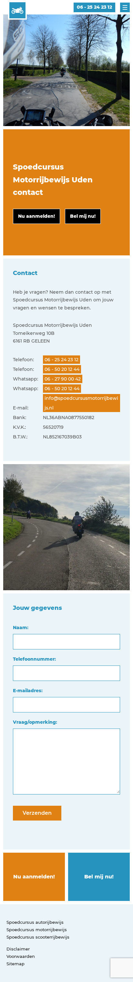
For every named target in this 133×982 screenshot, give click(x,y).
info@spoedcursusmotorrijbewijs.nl (81, 403)
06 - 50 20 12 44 (62, 369)
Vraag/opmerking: (35, 722)
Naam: (20, 627)
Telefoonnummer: (34, 659)
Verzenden (37, 813)
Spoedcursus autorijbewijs (35, 922)
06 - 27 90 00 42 (63, 379)
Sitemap (15, 963)
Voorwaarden (20, 956)
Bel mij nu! (99, 877)
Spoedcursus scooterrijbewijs (37, 937)
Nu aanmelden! (34, 877)
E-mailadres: (28, 690)
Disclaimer (18, 948)
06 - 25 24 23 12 (94, 7)
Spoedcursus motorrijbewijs (36, 929)
